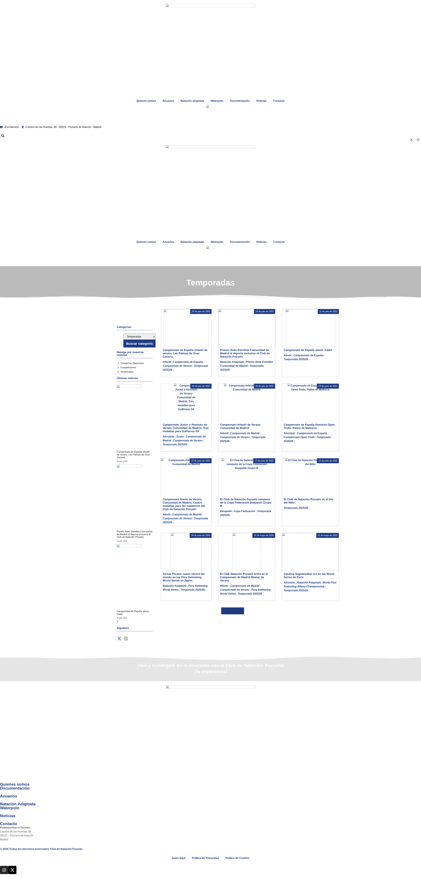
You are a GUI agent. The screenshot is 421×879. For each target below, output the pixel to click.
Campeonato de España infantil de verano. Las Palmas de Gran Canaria (133, 454)
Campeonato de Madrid (244, 433)
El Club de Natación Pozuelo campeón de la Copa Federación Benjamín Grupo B (245, 502)
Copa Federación (244, 511)
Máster (224, 585)
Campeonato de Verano (177, 365)
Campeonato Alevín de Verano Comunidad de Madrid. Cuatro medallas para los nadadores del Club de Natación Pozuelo (184, 504)
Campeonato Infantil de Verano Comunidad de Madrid (240, 426)
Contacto (279, 100)
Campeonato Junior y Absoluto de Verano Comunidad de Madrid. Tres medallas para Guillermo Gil (186, 428)
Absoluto (168, 436)
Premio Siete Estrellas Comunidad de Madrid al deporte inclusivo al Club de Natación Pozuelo (134, 534)
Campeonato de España (188, 362)
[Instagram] (125, 638)
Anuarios (168, 100)
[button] (2, 135)
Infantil (167, 362)
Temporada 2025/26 (296, 359)
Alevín (288, 355)
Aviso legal (178, 858)
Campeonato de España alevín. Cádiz (308, 350)
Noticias (261, 100)
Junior (180, 436)
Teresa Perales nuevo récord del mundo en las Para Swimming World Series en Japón (184, 577)
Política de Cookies (237, 858)
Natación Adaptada (232, 362)
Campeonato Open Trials (299, 437)
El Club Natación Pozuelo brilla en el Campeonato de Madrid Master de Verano (244, 577)
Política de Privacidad (205, 858)
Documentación (240, 100)
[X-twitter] (119, 638)
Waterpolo (217, 100)
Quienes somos (146, 100)
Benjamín (226, 511)
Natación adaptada (192, 100)
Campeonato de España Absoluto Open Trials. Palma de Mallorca (309, 426)
